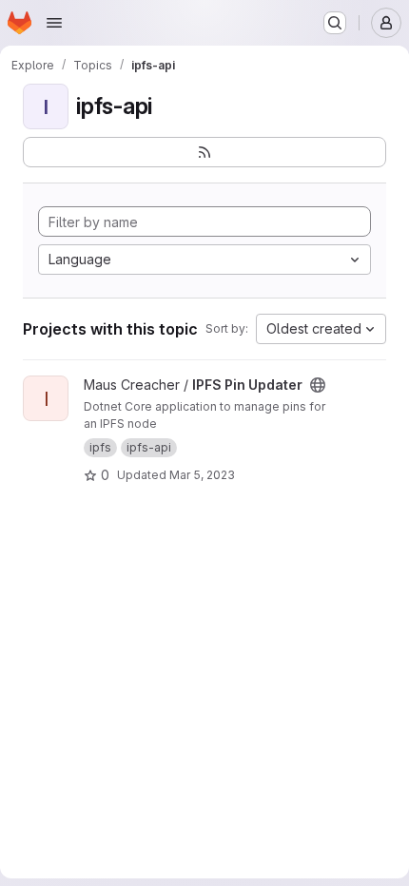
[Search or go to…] (334, 22)
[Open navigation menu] (54, 23)
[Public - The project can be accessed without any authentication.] (317, 385)
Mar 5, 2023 (202, 475)
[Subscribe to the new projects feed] (204, 152)
